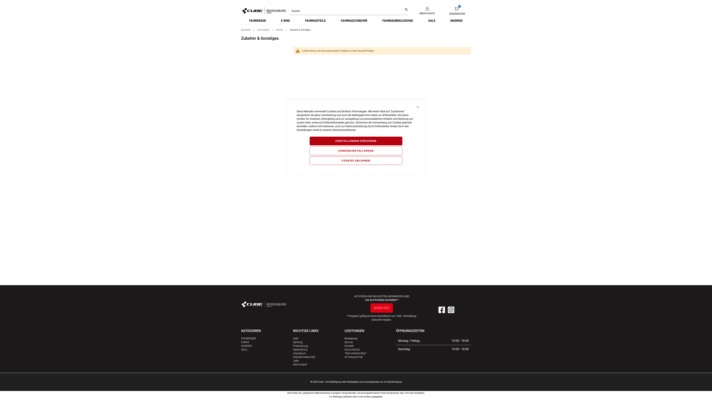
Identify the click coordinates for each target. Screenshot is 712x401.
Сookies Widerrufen (304, 357)
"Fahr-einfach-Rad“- (356, 353)
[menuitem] (257, 20)
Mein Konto (427, 13)
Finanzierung (300, 345)
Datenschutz (300, 349)
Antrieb (280, 30)
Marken (246, 345)
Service (349, 342)
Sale (244, 349)
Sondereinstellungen (356, 150)
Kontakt (349, 345)
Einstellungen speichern (355, 140)
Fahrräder (248, 338)
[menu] (356, 21)
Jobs (296, 360)
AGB (295, 338)
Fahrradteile (263, 30)
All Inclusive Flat (354, 357)
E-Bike (245, 342)
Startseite (246, 30)
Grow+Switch (352, 349)
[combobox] (349, 11)
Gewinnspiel (300, 364)
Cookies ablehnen (356, 160)
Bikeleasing (351, 338)
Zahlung (297, 342)
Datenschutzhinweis (344, 129)
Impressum (299, 353)
